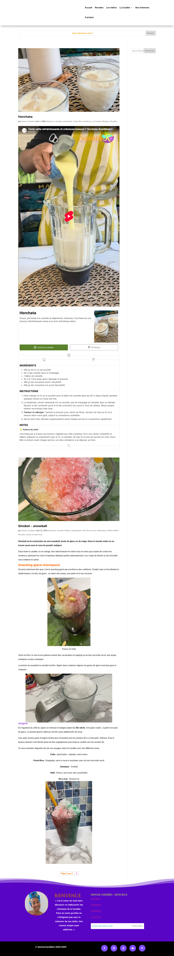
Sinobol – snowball (32, 526)
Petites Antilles (112, 530)
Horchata (25, 116)
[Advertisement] (143, 112)
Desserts (52, 530)
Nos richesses (142, 8)
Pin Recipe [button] (95, 347)
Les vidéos (111, 8)
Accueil (88, 8)
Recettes (99, 8)
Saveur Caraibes (28, 121)
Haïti (84, 530)
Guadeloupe (76, 530)
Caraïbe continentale (63, 121)
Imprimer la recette (45, 347)
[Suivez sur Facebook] (104, 948)
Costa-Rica (77, 121)
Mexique (105, 121)
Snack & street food (34, 535)
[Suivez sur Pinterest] (142, 948)
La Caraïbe (125, 8)
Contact (96, 911)
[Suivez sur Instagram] (114, 948)
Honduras (87, 121)
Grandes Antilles (63, 530)
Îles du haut (91, 530)
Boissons (50, 121)
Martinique (101, 530)
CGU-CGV (96, 917)
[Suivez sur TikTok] (123, 948)
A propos (89, 17)
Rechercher (149, 51)
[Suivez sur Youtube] (132, 948)
